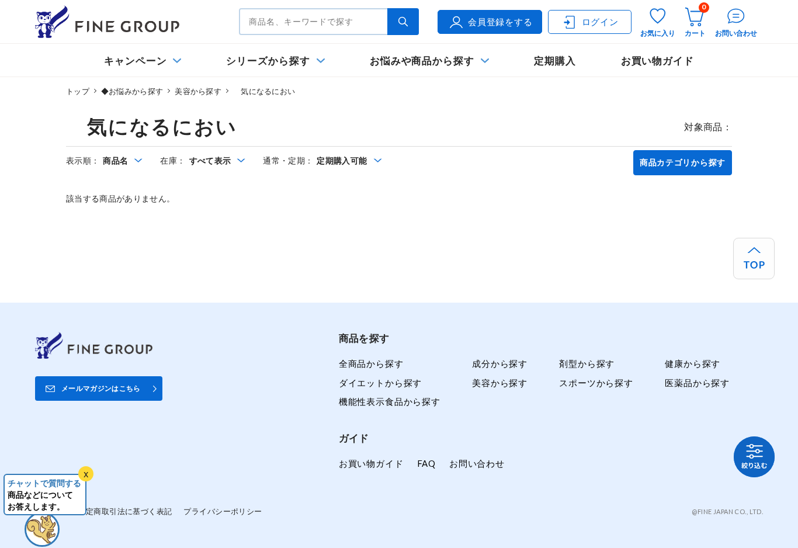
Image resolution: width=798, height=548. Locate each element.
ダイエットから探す (380, 382)
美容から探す (198, 91)
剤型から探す (587, 363)
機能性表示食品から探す (389, 401)
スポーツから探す (596, 382)
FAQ (426, 463)
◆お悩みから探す (132, 91)
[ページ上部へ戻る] (754, 258)
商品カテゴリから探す (683, 162)
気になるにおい (264, 91)
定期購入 (555, 60)
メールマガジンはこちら (101, 388)
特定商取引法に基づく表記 (125, 511)
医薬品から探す (697, 382)
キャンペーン (135, 60)
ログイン (600, 21)
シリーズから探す (268, 60)
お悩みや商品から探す (422, 60)
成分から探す (500, 363)
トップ (77, 91)
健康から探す (692, 363)
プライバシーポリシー (222, 511)
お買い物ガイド (658, 60)
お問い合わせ (477, 463)
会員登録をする (500, 21)
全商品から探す (371, 363)
